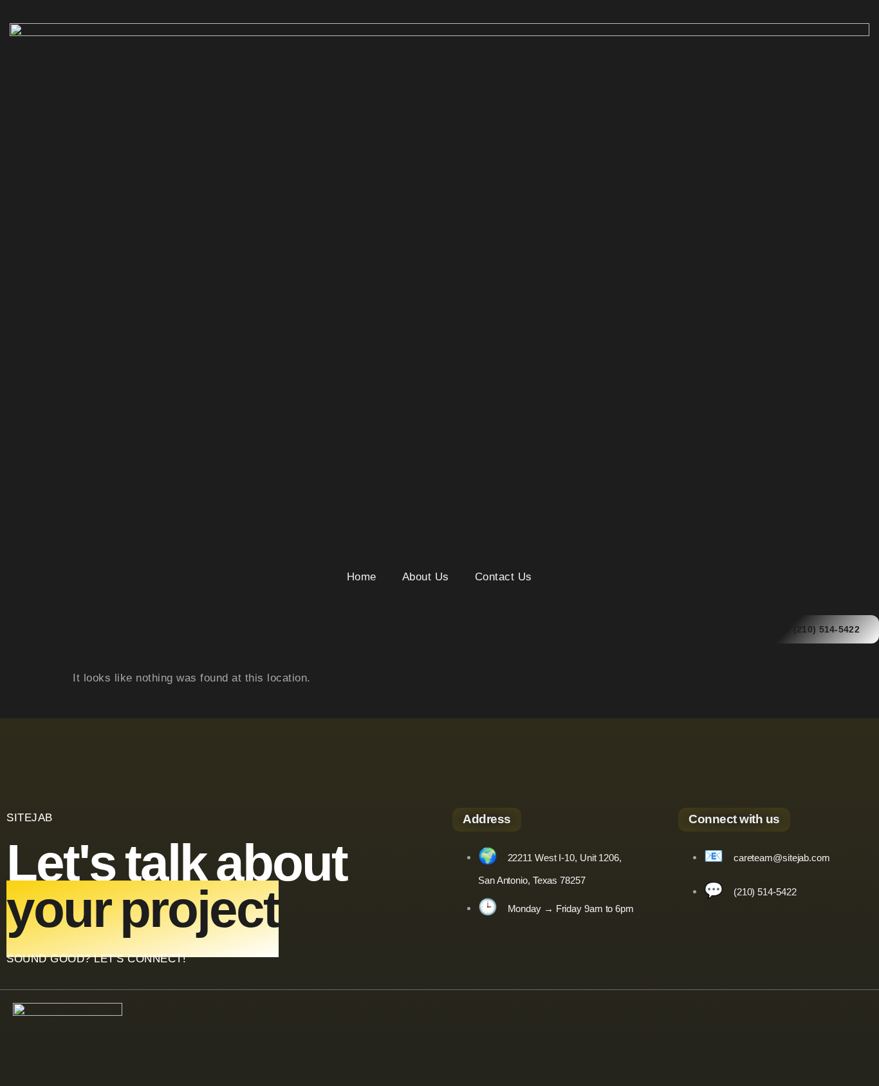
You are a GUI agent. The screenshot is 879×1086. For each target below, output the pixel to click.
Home (361, 577)
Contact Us (503, 577)
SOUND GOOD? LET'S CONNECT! (96, 959)
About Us (425, 577)
